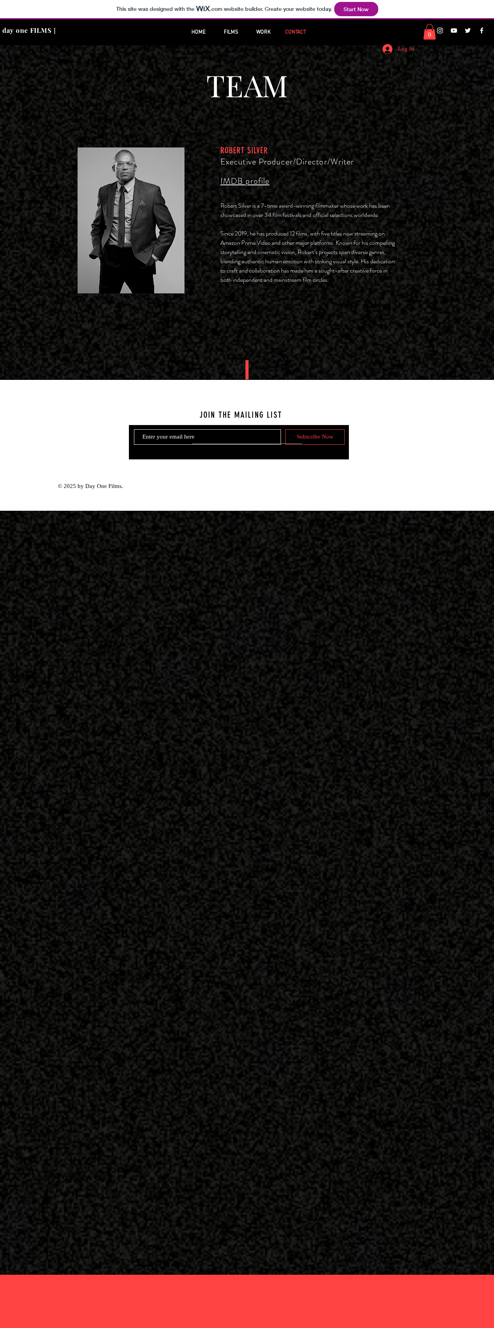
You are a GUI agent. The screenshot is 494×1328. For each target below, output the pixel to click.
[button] (429, 32)
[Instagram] (440, 30)
